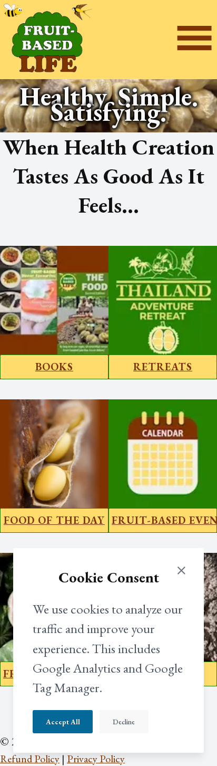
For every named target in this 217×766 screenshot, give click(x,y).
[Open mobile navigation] (194, 39)
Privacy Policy (96, 758)
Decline (124, 721)
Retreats (162, 367)
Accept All (63, 721)
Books (54, 367)
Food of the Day (54, 520)
